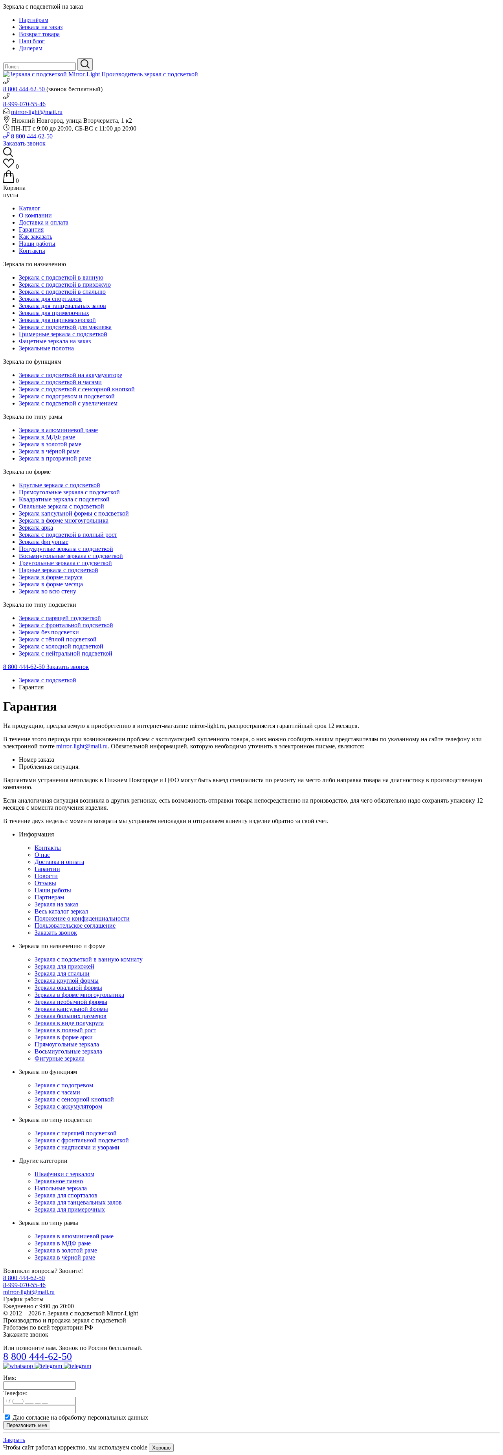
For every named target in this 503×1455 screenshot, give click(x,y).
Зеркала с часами (57, 1092)
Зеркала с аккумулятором (68, 1106)
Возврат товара (39, 34)
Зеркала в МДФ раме (47, 437)
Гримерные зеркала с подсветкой (63, 334)
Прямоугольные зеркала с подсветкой (69, 492)
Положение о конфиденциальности (82, 918)
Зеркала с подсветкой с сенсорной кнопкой (77, 389)
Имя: (9, 1377)
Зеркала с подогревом (64, 1085)
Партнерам (49, 897)
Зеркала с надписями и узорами (77, 1147)
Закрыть (14, 1440)
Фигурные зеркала (59, 1058)
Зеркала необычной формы (71, 1001)
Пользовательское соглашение (75, 925)
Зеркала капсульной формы (71, 1009)
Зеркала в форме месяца (51, 584)
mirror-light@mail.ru (36, 112)
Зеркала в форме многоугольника (63, 520)
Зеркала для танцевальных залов (62, 305)
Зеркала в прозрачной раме (55, 458)
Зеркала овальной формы (68, 987)
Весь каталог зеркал (61, 911)
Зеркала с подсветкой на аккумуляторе (70, 375)
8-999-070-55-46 (24, 104)
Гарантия (31, 229)
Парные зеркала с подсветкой (58, 570)
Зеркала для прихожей (64, 966)
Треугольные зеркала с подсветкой (65, 563)
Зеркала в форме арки (64, 1037)
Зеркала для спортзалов (50, 298)
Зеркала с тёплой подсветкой (58, 639)
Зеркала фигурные (43, 541)
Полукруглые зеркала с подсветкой (66, 548)
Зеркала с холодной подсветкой (61, 646)
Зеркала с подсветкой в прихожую (65, 284)
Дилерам (30, 48)
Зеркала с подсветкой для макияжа (65, 327)
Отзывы (45, 883)
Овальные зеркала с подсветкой (61, 506)
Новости (46, 876)
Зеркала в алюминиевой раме (58, 430)
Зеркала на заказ (40, 27)
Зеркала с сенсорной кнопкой (74, 1099)
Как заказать (35, 236)
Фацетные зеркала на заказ (55, 341)
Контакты (32, 250)
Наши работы (37, 243)
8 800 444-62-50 (24, 89)
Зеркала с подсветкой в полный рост (68, 534)
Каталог (29, 208)
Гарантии (47, 869)
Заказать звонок (24, 143)
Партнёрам (33, 20)
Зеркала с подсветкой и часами (60, 382)
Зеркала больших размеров (70, 1016)
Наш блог (32, 41)
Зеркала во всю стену (47, 591)
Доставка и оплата (43, 222)
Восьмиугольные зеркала (68, 1051)
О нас (42, 854)
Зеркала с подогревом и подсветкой (67, 396)
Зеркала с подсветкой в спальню (62, 291)
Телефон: (15, 1393)
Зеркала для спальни (62, 973)
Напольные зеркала (61, 1188)
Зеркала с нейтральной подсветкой (65, 653)
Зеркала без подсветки (49, 632)
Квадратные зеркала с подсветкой (64, 499)
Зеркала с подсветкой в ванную (61, 277)
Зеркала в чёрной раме (49, 451)
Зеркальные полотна (46, 348)
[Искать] (85, 64)
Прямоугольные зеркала (67, 1044)
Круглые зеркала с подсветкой (59, 485)
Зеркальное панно (59, 1181)
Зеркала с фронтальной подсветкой (66, 625)
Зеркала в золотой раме (50, 444)
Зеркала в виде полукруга (69, 1023)
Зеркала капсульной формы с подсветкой (74, 513)
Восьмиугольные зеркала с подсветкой (71, 556)
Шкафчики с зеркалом (64, 1174)
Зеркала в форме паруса (51, 577)
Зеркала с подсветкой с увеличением (68, 403)
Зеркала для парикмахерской (57, 320)
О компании (35, 215)
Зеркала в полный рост (65, 1030)
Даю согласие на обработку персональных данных (80, 1417)
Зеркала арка (36, 527)
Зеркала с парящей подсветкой (60, 618)
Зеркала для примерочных (54, 312)
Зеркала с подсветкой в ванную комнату (89, 959)
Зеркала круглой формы (67, 980)
